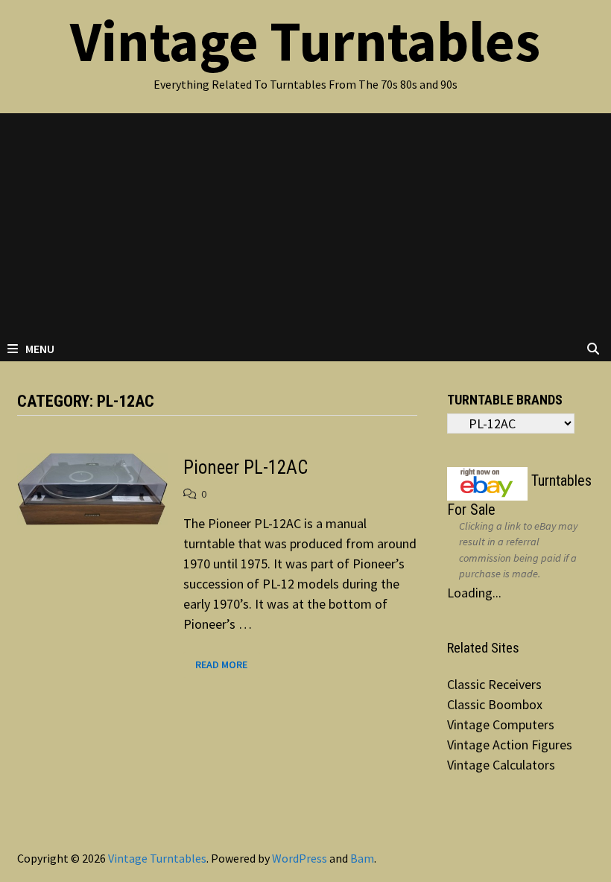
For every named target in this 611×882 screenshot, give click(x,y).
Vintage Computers (500, 724)
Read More (220, 665)
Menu (39, 348)
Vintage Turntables (305, 41)
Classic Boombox (494, 704)
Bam (362, 858)
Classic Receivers (494, 684)
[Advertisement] (305, 225)
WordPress (299, 858)
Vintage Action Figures (509, 744)
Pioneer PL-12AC (245, 467)
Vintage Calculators (501, 764)
